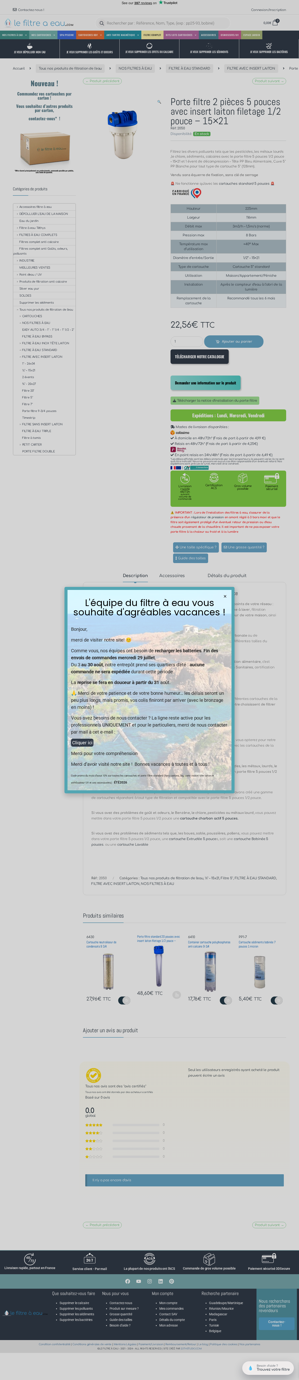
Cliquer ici (82, 742)
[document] (149, 690)
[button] (225, 596)
